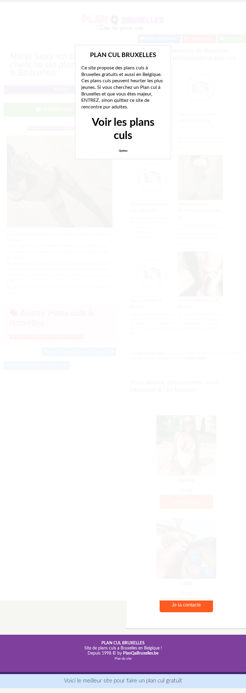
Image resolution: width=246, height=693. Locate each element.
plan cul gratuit (164, 681)
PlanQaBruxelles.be (140, 653)
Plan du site (123, 658)
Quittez (123, 151)
